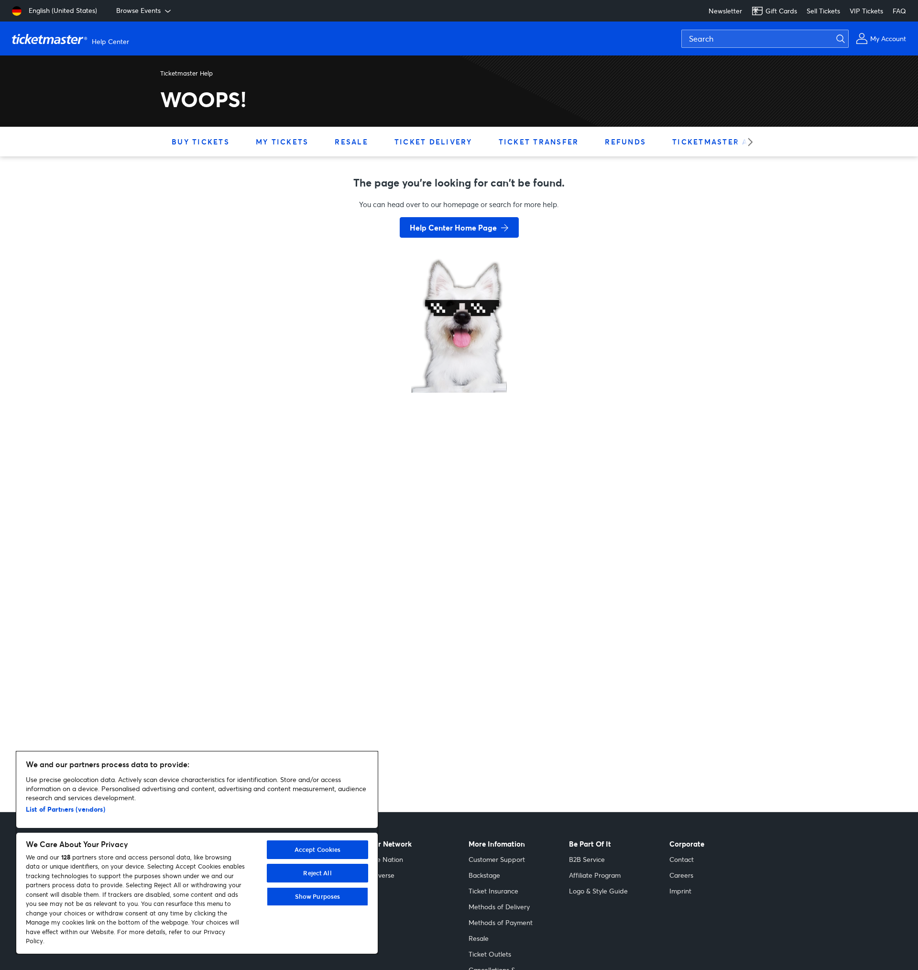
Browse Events (138, 10)
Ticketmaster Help (186, 73)
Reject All (317, 873)
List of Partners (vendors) (65, 809)
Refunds (625, 141)
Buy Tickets (201, 141)
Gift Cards (781, 10)
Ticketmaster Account (728, 141)
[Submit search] (846, 39)
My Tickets (282, 141)
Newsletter (725, 10)
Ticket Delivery (433, 141)
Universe (381, 875)
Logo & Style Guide (598, 890)
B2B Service (587, 859)
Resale (351, 141)
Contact (681, 859)
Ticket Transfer (539, 141)
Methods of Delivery (499, 906)
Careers (681, 875)
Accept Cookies (318, 849)
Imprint (680, 890)
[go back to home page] (459, 359)
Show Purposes (317, 896)
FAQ (899, 10)
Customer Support (497, 859)
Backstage (484, 875)
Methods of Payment (501, 922)
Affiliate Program (595, 875)
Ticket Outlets (490, 954)
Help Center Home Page (453, 227)
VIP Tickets (866, 10)
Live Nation (385, 859)
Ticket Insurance (493, 890)
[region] (197, 852)
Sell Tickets (823, 10)
